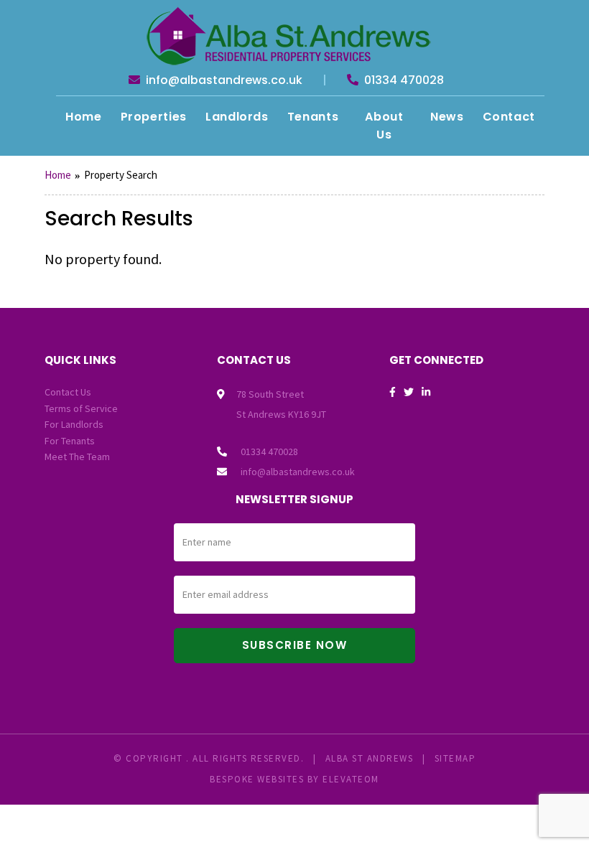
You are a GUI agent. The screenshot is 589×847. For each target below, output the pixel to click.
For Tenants (70, 440)
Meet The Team (77, 456)
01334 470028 (402, 80)
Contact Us (68, 391)
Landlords (237, 116)
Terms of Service (81, 408)
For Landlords (74, 424)
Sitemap (455, 758)
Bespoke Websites (257, 779)
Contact (509, 116)
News (447, 116)
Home (83, 116)
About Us (384, 126)
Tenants (312, 116)
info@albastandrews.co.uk (222, 80)
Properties (154, 116)
